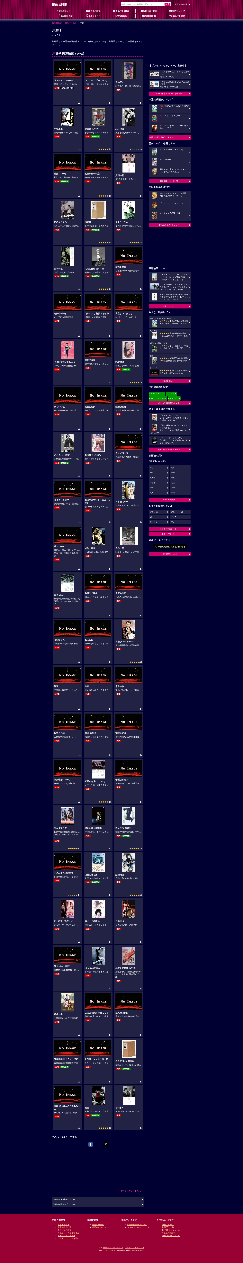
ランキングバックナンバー (139, 1227)
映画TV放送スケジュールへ (169, 450)
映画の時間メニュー (65, 11)
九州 (152, 493)
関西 (152, 473)
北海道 (152, 478)
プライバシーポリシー (134, 1247)
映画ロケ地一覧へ (169, 534)
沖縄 (173, 493)
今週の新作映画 (122, 11)
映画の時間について (169, 554)
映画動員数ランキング (137, 1224)
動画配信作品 (150, 16)
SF (151, 517)
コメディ (153, 522)
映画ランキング (178, 11)
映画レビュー (169, 381)
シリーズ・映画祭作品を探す (169, 403)
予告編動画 (122, 16)
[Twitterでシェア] (106, 1144)
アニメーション (177, 512)
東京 (152, 468)
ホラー (173, 522)
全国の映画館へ (169, 500)
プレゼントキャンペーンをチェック (169, 94)
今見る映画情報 (169, 1233)
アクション (154, 512)
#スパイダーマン (156, 394)
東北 (173, 478)
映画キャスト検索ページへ (64, 1199)
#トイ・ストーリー (157, 398)
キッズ (173, 517)
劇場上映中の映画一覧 (169, 181)
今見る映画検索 (181, 4)
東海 (173, 473)
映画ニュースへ (169, 306)
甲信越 (152, 483)
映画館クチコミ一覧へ (169, 529)
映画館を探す (67, 16)
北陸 (173, 483)
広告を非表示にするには (131, 1191)
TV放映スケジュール (171, 1230)
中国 (152, 488)
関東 (173, 468)
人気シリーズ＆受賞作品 (68, 1233)
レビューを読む (178, 16)
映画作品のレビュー (66, 1235)
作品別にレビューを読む (68, 1238)
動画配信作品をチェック (169, 225)
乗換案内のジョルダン (113, 1247)
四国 (173, 488)
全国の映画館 (98, 1224)
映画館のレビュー (100, 1227)
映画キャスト (71, 23)
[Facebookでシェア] (90, 1144)
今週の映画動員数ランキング (161, 137)
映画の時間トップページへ (64, 1204)
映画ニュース (94, 16)
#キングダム (173, 398)
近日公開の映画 (150, 11)
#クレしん (170, 394)
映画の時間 (57, 23)
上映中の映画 (94, 11)
